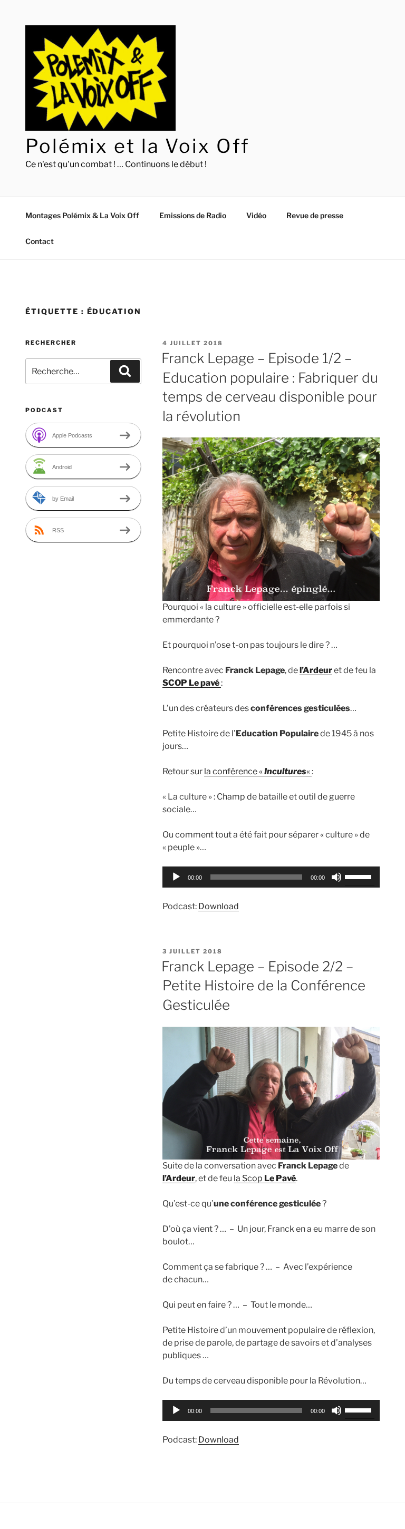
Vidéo (256, 215)
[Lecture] (176, 877)
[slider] (359, 875)
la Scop (265, 1178)
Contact (39, 241)
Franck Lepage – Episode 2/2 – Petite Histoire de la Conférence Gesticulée (263, 985)
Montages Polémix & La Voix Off (82, 215)
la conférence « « (258, 771)
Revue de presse (314, 215)
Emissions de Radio (192, 215)
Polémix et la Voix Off (137, 146)
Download (218, 906)
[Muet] (336, 877)
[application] (271, 877)
